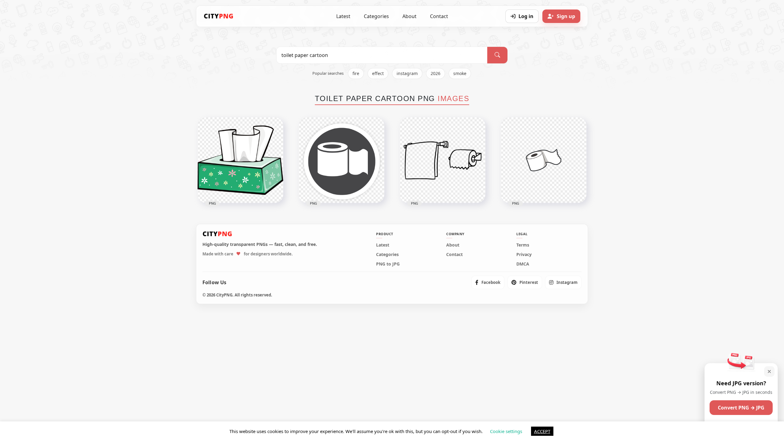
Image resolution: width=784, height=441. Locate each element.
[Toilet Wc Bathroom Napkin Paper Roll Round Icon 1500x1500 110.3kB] (341, 160)
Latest (343, 16)
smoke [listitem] (459, 73)
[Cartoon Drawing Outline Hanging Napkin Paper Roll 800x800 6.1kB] (442, 160)
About (409, 16)
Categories (376, 16)
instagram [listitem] (407, 73)
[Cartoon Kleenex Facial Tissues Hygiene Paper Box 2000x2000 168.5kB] (240, 160)
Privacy (524, 254)
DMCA (522, 264)
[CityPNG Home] (219, 16)
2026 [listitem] (435, 73)
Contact (439, 16)
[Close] (769, 371)
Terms (522, 245)
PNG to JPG (388, 264)
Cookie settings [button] (506, 431)
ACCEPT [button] (542, 431)
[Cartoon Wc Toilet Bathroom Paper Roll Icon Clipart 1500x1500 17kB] (543, 160)
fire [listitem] (355, 73)
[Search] (497, 55)
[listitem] (487, 282)
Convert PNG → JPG (741, 407)
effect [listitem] (378, 73)
